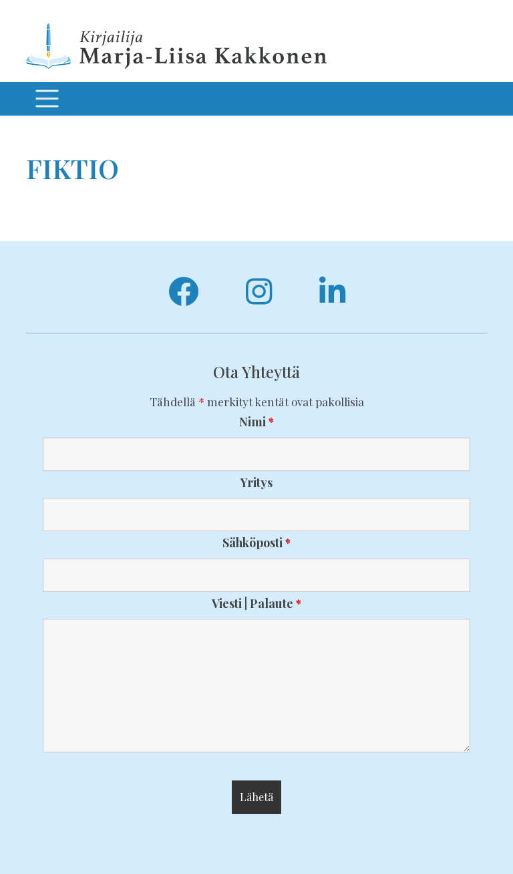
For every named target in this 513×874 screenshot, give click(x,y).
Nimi (256, 421)
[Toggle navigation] (46, 99)
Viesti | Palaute (256, 603)
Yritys (256, 482)
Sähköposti (256, 542)
